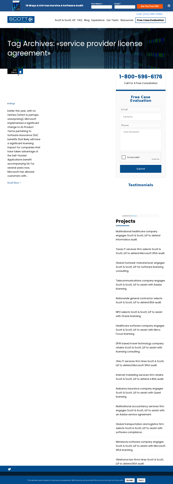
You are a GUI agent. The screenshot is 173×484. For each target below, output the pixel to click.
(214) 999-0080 (152, 14)
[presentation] (140, 157)
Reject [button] (141, 480)
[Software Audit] (20, 20)
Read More (13, 182)
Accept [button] (130, 480)
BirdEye (134, 216)
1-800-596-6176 (140, 76)
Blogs (12, 103)
